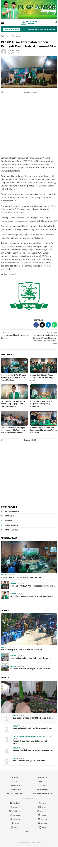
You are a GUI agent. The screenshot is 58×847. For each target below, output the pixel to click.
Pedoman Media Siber (42, 793)
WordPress (44, 811)
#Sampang (9, 516)
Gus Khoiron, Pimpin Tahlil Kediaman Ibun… (33, 718)
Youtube (44, 823)
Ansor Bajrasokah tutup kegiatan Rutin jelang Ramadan (41, 403)
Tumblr (44, 807)
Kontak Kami (42, 789)
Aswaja (15, 716)
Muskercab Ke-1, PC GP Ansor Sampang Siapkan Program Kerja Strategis (14, 377)
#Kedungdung (11, 525)
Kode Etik (42, 777)
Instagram (16, 815)
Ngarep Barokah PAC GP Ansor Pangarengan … (33, 751)
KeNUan (39, 736)
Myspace (44, 819)
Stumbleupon (16, 811)
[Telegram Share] (48, 325)
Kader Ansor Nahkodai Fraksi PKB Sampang (14, 335)
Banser (27, 736)
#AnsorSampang (12, 511)
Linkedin (44, 815)
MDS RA (45, 736)
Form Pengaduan (14, 793)
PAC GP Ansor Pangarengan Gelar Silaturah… (31, 668)
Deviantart (16, 819)
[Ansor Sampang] (29, 22)
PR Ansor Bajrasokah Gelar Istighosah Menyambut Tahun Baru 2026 (43, 430)
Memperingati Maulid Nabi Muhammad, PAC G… (32, 729)
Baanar (3, 647)
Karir (14, 781)
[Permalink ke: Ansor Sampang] (3, 51)
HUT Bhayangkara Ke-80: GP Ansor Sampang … (31, 596)
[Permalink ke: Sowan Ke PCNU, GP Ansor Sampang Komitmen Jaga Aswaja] (43, 365)
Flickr (44, 827)
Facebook (16, 803)
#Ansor (8, 520)
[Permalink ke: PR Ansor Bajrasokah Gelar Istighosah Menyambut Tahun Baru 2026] (43, 418)
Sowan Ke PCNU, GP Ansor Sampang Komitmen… (32, 586)
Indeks (15, 777)
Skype (16, 823)
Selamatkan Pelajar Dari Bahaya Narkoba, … (30, 658)
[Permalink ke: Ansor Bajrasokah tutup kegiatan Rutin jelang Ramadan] (43, 391)
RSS (30, 832)
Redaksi (42, 781)
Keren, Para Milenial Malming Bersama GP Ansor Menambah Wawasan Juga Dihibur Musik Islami (45, 338)
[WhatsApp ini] (54, 325)
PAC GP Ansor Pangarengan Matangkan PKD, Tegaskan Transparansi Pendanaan (13, 430)
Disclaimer (42, 785)
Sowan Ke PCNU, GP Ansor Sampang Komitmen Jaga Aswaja (41, 377)
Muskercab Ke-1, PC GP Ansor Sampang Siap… (22, 577)
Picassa (16, 827)
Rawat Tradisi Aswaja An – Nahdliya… (30, 760)
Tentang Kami (15, 789)
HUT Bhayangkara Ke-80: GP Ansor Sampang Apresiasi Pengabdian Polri (13, 403)
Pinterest (16, 807)
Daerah (3, 575)
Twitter (44, 803)
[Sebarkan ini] (36, 325)
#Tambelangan (11, 530)
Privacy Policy (14, 785)
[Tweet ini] (42, 325)
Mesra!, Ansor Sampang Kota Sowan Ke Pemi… (31, 742)
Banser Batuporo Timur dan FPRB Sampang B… (22, 649)
